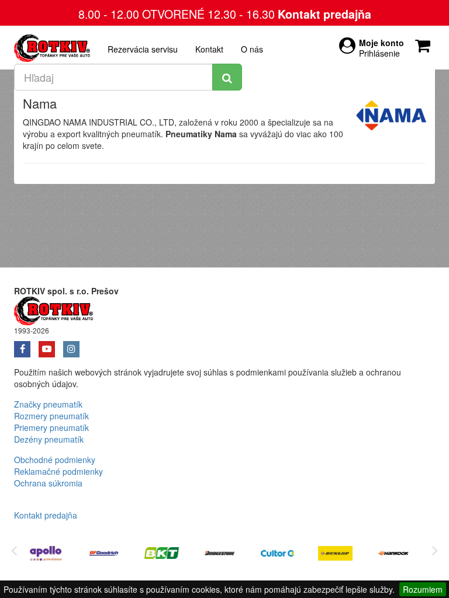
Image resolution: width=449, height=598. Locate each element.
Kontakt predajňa (324, 14)
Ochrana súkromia (48, 483)
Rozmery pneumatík (51, 416)
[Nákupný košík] (425, 42)
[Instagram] (74, 345)
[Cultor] (277, 555)
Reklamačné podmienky (58, 471)
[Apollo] (46, 555)
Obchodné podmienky (54, 459)
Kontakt (209, 49)
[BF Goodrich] (104, 555)
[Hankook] (393, 555)
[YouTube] (51, 345)
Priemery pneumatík (51, 427)
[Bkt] (161, 555)
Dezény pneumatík (49, 439)
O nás (252, 49)
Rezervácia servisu (143, 49)
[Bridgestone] (219, 555)
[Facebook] (26, 345)
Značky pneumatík (48, 404)
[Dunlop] (335, 555)
